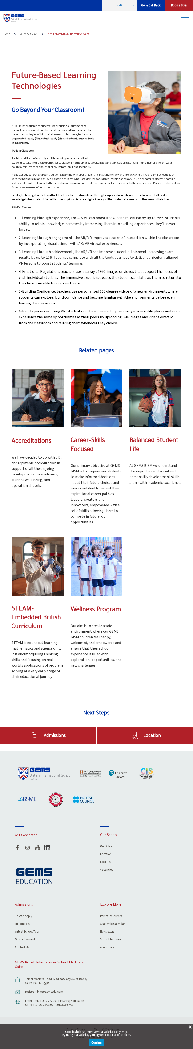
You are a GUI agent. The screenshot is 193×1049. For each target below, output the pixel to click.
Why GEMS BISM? (28, 34)
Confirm (96, 1043)
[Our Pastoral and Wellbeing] (97, 566)
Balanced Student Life (153, 445)
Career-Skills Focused (88, 445)
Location (152, 735)
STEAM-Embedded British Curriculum (36, 618)
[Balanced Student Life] (155, 398)
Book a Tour (179, 6)
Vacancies (106, 870)
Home (7, 34)
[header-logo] (21, 18)
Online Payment (25, 940)
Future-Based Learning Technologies (68, 34)
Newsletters (107, 932)
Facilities (105, 862)
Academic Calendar (112, 924)
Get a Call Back (150, 6)
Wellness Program (96, 610)
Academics (107, 947)
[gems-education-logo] (34, 876)
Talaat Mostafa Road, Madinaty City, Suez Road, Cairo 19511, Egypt (56, 981)
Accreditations (31, 441)
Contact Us (22, 947)
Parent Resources (111, 916)
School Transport (111, 940)
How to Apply (23, 916)
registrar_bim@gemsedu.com (44, 992)
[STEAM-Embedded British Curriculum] (38, 566)
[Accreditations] (38, 398)
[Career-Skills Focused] (97, 398)
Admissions (55, 735)
